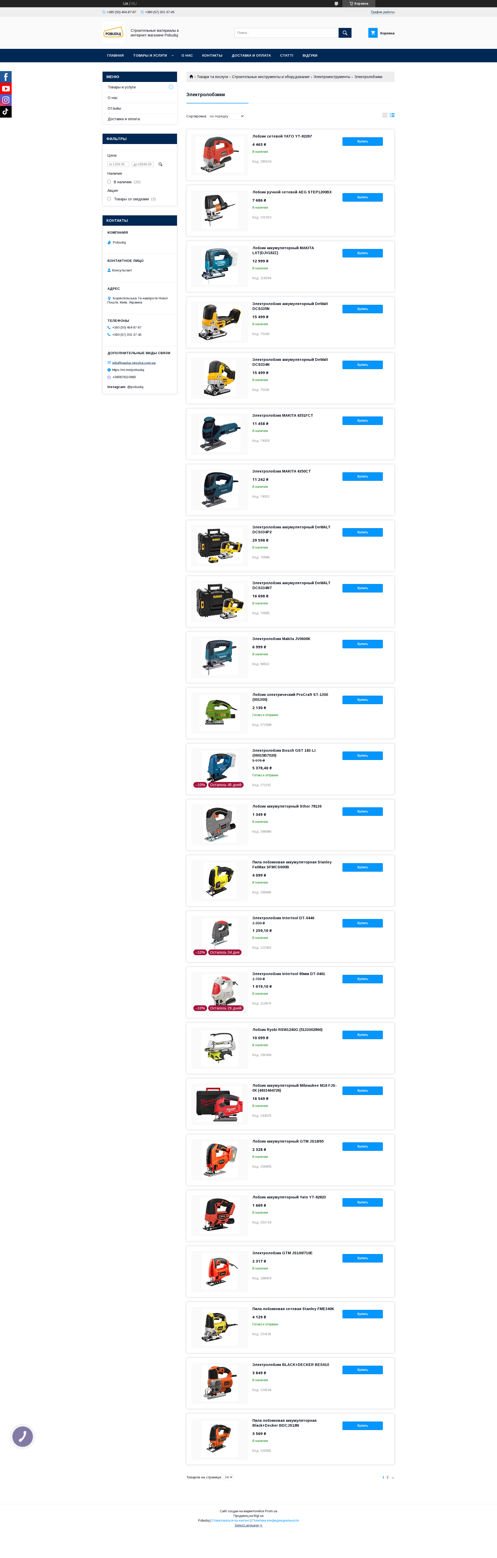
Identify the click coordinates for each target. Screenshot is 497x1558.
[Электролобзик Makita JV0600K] (219, 657)
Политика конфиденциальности (275, 1520)
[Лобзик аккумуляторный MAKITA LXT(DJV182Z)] (219, 266)
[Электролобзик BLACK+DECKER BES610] (219, 1383)
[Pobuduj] (114, 42)
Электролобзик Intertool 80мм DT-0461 (288, 974)
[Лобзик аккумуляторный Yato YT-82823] (219, 1215)
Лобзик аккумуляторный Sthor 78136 (286, 806)
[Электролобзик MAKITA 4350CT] (219, 490)
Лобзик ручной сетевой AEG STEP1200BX (292, 192)
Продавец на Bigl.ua (248, 1516)
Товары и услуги (150, 55)
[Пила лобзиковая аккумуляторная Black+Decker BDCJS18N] (219, 1439)
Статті (286, 55)
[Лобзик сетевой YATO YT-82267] (219, 155)
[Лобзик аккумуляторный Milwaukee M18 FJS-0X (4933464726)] (219, 1104)
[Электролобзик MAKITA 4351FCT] (219, 434)
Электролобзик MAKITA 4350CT (281, 471)
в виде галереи (385, 116)
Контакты (212, 55)
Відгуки (310, 55)
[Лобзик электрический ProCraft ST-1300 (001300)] (219, 713)
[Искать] (345, 33)
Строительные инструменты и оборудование (271, 77)
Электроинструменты (331, 77)
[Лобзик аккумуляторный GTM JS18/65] (219, 1160)
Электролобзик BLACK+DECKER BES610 (290, 1365)
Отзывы (114, 108)
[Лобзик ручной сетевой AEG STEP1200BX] (219, 210)
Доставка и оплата (251, 55)
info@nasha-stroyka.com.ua (134, 362)
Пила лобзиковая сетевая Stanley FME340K (293, 1309)
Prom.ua (271, 1511)
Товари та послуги (212, 77)
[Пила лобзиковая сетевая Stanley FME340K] (219, 1327)
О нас (187, 55)
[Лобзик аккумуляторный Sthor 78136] (219, 825)
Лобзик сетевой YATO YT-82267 (282, 136)
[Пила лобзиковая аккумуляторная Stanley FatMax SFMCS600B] (219, 880)
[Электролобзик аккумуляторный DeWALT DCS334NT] (219, 601)
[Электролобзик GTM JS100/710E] (219, 1271)
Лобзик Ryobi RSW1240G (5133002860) (287, 1030)
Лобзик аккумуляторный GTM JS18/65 (288, 1141)
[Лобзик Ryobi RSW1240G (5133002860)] (219, 1048)
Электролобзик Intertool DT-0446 (283, 918)
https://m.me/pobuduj (128, 370)
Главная (115, 55)
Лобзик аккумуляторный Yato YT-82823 (289, 1197)
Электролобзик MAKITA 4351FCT (282, 415)
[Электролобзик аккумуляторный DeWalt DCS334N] (219, 378)
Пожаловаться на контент (231, 1520)
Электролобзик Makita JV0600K (281, 639)
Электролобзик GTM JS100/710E (282, 1253)
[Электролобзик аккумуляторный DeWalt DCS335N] (219, 322)
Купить (362, 141)
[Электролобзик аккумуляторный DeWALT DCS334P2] (219, 545)
